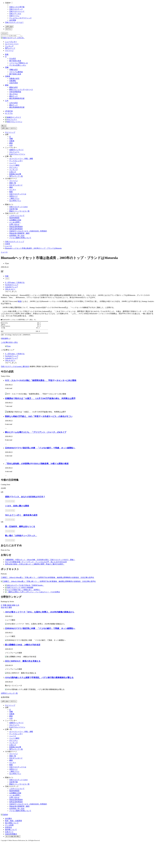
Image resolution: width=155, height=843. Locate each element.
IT (6, 56)
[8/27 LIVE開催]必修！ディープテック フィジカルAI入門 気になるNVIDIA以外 (36, 562)
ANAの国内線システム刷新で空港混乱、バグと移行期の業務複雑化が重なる (39, 677)
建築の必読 (13, 87)
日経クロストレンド (16, 11)
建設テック (13, 96)
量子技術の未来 (15, 61)
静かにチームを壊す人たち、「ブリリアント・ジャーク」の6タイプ (35, 432)
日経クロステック (16, 9)
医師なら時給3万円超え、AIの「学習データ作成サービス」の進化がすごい (38, 416)
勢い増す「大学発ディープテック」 (21, 536)
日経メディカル (15, 13)
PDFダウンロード (16, 185)
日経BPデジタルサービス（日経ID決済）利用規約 (28, 231)
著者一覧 (12, 183)
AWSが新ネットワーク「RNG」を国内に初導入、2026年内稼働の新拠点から (39, 612)
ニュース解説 (14, 165)
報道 (19, 301)
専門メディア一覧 (16, 176)
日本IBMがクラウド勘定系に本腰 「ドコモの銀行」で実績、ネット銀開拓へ (40, 448)
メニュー (4, 33)
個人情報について (12, 823)
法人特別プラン (15, 201)
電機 (6, 67)
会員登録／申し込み (16, 235)
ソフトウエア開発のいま (18, 63)
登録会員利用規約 (16, 227)
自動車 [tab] (9, 605)
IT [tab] (1, 605)
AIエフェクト (14, 152)
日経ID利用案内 (11, 834)
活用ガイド (13, 196)
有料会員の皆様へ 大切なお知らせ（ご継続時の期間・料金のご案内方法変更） (35, 564)
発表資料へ (5, 338)
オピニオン (13, 167)
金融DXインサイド (16, 150)
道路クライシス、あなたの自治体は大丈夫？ (25, 497)
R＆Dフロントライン (17, 154)
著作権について (11, 829)
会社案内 (8, 818)
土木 (6, 100)
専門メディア (10, 48)
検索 (11, 192)
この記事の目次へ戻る (9, 342)
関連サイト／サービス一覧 (19, 211)
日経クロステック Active (18, 207)
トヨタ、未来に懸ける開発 (17, 506)
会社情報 (12, 20)
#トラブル (9, 113)
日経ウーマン (14, 16)
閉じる (4, 126)
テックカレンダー (16, 161)
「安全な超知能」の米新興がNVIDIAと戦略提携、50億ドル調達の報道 (37, 463)
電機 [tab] (4, 605)
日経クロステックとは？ (14, 22)
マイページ (9, 50)
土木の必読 (13, 103)
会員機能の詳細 (15, 220)
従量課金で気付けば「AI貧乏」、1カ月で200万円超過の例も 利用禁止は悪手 (40, 398)
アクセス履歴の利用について (20, 238)
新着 (6, 54)
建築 (6, 85)
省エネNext (13, 94)
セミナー (12, 189)
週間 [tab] (10, 607)
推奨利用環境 (14, 218)
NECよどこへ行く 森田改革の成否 (21, 515)
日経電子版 (13, 209)
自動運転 (12, 81)
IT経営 (7, 244)
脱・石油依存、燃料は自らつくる (20, 526)
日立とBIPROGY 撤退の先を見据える (22, 661)
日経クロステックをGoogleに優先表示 (15, 366)
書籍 (11, 187)
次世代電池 (13, 83)
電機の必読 (13, 70)
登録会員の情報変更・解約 (19, 233)
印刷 (6, 276)
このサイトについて (16, 215)
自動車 (7, 76)
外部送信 (8, 827)
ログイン (8, 29)
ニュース (12, 163)
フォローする (10, 501)
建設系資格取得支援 (16, 98)
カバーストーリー (12, 44)
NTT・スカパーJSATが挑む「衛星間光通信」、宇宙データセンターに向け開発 (40, 380)
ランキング (9, 46)
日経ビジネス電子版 (16, 7)
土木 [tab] (17, 605)
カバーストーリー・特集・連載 (21, 158)
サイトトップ (10, 132)
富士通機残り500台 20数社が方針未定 (22, 645)
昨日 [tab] (6, 607)
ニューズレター (11, 42)
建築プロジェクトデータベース (21, 89)
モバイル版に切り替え (13, 836)
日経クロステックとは (17, 194)
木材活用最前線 (15, 92)
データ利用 (9, 825)
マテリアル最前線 (16, 72)
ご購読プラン (14, 198)
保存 (7, 278)
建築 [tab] (14, 605)
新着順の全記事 (15, 174)
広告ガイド (9, 832)
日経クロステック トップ (14, 241)
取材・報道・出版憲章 (13, 821)
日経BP (7, 3)
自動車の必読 (14, 78)
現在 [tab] (2, 607)
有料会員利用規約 (16, 229)
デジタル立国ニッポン (17, 65)
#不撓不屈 (9, 111)
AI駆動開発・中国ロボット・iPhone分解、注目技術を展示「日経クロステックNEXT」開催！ (40, 560)
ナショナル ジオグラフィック (20, 18)
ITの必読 (12, 58)
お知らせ (12, 172)
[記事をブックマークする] (6, 392)
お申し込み (9, 26)
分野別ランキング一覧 (9, 693)
